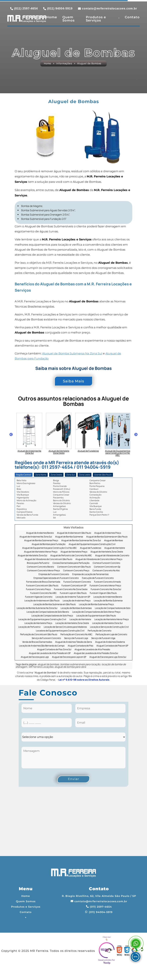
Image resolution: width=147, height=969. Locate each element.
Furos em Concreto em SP (73, 585)
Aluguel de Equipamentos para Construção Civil (92, 544)
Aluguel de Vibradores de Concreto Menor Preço (98, 559)
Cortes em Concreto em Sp (107, 567)
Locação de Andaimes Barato (107, 597)
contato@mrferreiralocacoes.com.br (109, 8)
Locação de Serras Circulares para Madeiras (65, 627)
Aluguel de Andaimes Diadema (110, 642)
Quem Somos (68, 18)
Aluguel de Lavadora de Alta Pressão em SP (50, 653)
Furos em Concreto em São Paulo (42, 585)
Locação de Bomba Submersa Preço (96, 604)
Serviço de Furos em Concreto (46, 638)
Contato (132, 17)
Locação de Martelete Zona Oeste (72, 623)
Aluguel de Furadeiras (90, 548)
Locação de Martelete (80, 619)
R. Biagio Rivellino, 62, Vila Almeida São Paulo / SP (99, 896)
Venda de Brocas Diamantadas (37, 642)
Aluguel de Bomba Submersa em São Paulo (106, 537)
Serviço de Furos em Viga (103, 638)
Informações (64, 63)
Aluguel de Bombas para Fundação (48, 544)
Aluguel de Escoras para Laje (35, 657)
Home (51, 17)
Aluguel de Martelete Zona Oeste (107, 552)
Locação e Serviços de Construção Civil (109, 627)
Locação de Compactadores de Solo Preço (52, 616)
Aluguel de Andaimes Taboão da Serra (73, 642)
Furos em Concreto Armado (107, 582)
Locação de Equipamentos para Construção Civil (42, 619)
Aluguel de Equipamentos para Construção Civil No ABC (49, 548)
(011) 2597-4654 (26, 8)
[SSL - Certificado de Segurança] (142, 950)
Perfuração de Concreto (99, 631)
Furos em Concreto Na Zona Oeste (70, 589)
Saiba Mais (73, 381)
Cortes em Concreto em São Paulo (74, 567)
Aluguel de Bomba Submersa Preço (41, 540)
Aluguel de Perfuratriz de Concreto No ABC (71, 555)
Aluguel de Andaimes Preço (107, 533)
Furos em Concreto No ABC (43, 593)
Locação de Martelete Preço (38, 623)
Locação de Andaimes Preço (77, 601)
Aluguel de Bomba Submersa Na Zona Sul (72, 353)
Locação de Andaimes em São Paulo (42, 601)
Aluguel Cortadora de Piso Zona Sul (54, 649)
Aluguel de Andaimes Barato (40, 533)
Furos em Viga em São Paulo (103, 593)
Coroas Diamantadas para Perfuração (71, 563)
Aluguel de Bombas (113, 540)
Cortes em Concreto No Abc (106, 570)
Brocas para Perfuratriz (38, 563)
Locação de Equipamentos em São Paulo (96, 616)
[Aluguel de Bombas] (45, 136)
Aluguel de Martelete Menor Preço (40, 552)
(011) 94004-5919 (60, 8)
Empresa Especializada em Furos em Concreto (56, 578)
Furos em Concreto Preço (38, 589)
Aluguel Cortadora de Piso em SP (112, 646)
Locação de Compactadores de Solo (112, 608)
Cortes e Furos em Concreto (106, 563)
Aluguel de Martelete (114, 548)
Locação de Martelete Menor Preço (111, 619)
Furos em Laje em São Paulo (73, 593)
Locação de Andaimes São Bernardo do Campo (42, 646)
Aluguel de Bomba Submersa (69, 537)
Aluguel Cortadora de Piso (80, 646)
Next (136, 434)
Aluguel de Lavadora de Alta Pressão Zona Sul (96, 653)
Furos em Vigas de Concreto (38, 597)
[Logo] (73, 874)
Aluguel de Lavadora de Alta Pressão (92, 649)
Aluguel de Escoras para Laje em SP (69, 657)
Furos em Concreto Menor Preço (105, 585)
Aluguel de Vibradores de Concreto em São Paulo (48, 559)
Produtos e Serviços (96, 18)
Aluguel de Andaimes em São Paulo (74, 533)
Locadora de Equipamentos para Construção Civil (60, 631)
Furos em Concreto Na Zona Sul (106, 589)
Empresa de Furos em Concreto (54, 574)
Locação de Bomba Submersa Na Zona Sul (37, 608)
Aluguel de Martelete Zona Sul (32, 555)
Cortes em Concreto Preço (76, 570)
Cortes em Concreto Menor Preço (43, 570)
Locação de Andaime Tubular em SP (73, 597)
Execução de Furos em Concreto (98, 578)
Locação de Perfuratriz (29, 627)
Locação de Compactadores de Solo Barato (48, 612)
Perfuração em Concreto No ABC (76, 634)
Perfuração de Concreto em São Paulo (38, 634)
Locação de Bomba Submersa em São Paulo (54, 604)
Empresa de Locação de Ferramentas (90, 574)
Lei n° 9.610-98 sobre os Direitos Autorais (83, 679)
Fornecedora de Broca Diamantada (43, 582)
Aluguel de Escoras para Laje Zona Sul (107, 657)
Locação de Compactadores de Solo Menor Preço (96, 612)
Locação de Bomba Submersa (108, 601)
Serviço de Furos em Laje (76, 638)
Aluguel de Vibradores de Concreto (112, 555)
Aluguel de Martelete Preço (74, 552)
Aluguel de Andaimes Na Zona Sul (36, 537)
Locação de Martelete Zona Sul (107, 623)
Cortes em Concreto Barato (40, 567)
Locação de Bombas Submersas (76, 608)
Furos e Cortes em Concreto (77, 582)
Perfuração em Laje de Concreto (111, 634)
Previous (11, 434)
